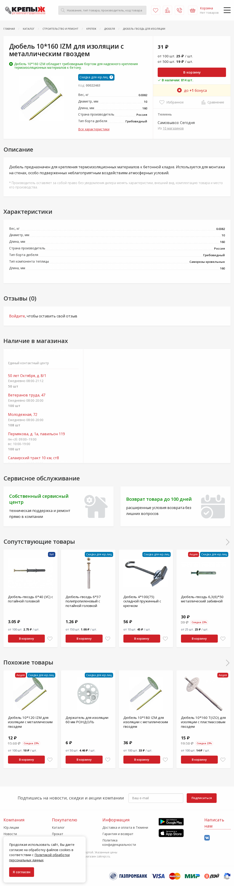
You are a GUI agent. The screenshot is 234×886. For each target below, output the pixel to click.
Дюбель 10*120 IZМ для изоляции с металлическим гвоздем (30, 722)
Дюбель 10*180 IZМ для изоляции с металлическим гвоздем (145, 722)
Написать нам (214, 823)
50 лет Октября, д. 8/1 (27, 375)
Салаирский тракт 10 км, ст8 (33, 458)
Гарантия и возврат (117, 834)
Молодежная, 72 (22, 414)
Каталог (58, 827)
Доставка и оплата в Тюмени (125, 827)
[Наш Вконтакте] (207, 838)
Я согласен (21, 872)
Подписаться (201, 798)
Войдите (17, 316)
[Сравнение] (167, 10)
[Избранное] (155, 10)
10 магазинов (173, 128)
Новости (10, 834)
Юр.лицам (11, 827)
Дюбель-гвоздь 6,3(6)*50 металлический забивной (202, 599)
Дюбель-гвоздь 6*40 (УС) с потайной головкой (30, 599)
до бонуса (195, 90)
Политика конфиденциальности (119, 842)
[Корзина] (192, 10)
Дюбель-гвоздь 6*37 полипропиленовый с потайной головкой (83, 601)
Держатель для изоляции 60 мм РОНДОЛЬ (87, 719)
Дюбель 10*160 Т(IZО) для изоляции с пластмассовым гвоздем (203, 722)
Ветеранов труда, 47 (26, 395)
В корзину (192, 72)
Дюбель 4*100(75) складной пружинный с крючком (142, 601)
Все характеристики (93, 129)
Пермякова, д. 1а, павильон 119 (36, 434)
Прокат (57, 834)
